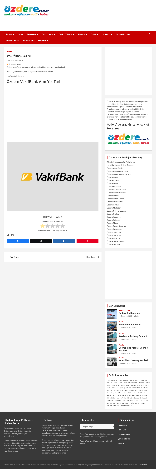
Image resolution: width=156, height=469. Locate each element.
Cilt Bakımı (141, 382)
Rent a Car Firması (125, 395)
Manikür (142, 393)
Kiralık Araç (110, 393)
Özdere (8, 34)
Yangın (143, 403)
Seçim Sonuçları (134, 400)
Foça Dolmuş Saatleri (130, 324)
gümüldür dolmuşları (117, 388)
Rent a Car (116, 395)
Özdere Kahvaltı (113, 196)
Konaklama (31, 34)
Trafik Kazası (144, 400)
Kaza (136, 390)
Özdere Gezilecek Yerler (116, 190)
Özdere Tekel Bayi (114, 232)
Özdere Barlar (112, 177)
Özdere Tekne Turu (114, 235)
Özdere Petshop (113, 220)
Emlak (93, 34)
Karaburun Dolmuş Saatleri (133, 336)
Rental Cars (135, 395)
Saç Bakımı (110, 400)
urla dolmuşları (111, 403)
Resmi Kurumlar (12, 40)
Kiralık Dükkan (128, 393)
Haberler (116, 390)
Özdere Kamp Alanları (115, 199)
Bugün (120, 382)
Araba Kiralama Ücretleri (136, 380)
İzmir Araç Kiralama (126, 406)
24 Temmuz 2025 (125, 316)
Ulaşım (121, 322)
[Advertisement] (78, 23)
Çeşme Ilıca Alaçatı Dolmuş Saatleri (133, 349)
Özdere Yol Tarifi (113, 244)
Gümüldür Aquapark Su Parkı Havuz (121, 162)
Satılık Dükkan (111, 398)
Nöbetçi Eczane (123, 34)
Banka (9, 51)
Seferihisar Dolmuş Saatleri (133, 360)
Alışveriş (81, 34)
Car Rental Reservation (130, 382)
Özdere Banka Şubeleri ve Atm (119, 174)
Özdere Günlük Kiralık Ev (116, 193)
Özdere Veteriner (114, 238)
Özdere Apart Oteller (115, 168)
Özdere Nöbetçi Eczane (116, 211)
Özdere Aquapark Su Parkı (117, 171)
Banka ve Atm (28, 40)
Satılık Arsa (143, 395)
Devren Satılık (125, 385)
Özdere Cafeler (113, 180)
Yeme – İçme (47, 34)
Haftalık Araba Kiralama (127, 390)
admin (20, 60)
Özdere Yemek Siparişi (116, 241)
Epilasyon (133, 385)
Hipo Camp (91, 257)
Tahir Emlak (14, 257)
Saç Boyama (118, 400)
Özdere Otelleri (113, 214)
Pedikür (109, 395)
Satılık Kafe (120, 398)
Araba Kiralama (123, 380)
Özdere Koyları (113, 205)
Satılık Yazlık (144, 398)
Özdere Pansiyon (114, 217)
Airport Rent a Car (112, 380)
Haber (20, 34)
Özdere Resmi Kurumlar (116, 226)
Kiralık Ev (136, 393)
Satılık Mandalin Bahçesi (131, 398)
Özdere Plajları (112, 223)
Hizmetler (106, 34)
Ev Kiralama (140, 385)
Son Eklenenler (117, 305)
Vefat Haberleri (135, 403)
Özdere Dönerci (113, 183)
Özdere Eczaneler (114, 186)
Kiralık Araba (143, 390)
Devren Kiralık (116, 385)
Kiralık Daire (119, 393)
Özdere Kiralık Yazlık (115, 202)
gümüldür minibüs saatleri (132, 388)
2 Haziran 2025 (124, 328)
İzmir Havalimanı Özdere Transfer (120, 165)
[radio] (42, 226)
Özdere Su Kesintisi (129, 313)
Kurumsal (42, 40)
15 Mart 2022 (12, 60)
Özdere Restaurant (114, 229)
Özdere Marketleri (114, 208)
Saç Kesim (126, 400)
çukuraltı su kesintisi (113, 406)
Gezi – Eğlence (65, 34)
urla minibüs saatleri (123, 403)
